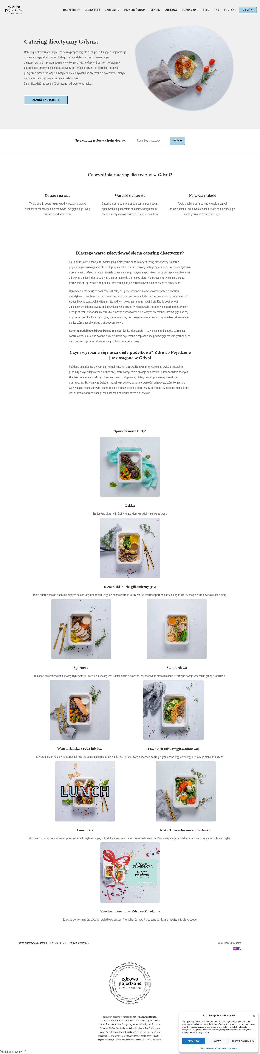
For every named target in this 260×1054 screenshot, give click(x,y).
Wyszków (126, 1039)
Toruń (147, 1028)
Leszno (150, 1039)
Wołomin (108, 1039)
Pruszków (129, 1032)
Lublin (141, 1024)
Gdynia (121, 1032)
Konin (144, 1039)
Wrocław (112, 1020)
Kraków (118, 1024)
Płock (108, 1032)
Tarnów (156, 1020)
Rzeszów (110, 1024)
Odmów (217, 1041)
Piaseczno (156, 1024)
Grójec (126, 1036)
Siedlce (138, 1039)
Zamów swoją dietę (45, 100)
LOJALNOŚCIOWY (135, 9)
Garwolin (117, 1039)
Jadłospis (112, 9)
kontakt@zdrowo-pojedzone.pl (33, 943)
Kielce (131, 1028)
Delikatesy (92, 9)
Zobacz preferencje (243, 1041)
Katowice (121, 1020)
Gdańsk (112, 1028)
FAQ (216, 9)
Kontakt (230, 9)
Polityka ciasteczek (207, 1048)
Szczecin (130, 1020)
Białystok (104, 1028)
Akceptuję (193, 1041)
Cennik (155, 9)
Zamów (248, 10)
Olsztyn (125, 1024)
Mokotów (153, 1017)
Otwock (114, 1032)
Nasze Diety (71, 9)
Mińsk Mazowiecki (142, 1032)
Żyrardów (119, 1036)
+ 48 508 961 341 (58, 943)
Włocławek (139, 1028)
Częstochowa (122, 1028)
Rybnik (150, 1020)
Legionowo (134, 1024)
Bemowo (136, 1017)
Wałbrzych (155, 1028)
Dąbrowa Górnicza (138, 1036)
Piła (132, 1039)
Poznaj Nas (190, 9)
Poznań (102, 1024)
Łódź (137, 1020)
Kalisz (102, 1032)
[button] (253, 1015)
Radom (143, 1020)
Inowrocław (151, 1036)
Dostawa (171, 9)
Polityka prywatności (79, 943)
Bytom (148, 1024)
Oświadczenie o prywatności (226, 1048)
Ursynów (144, 1017)
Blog (206, 9)
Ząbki (111, 1036)
